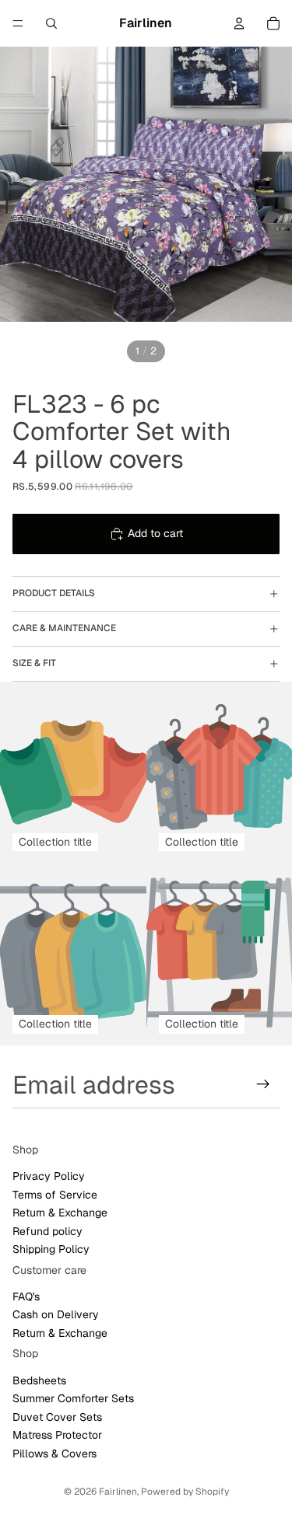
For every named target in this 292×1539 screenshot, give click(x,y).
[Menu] (18, 23)
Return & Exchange (59, 1213)
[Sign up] (263, 1084)
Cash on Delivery (55, 1314)
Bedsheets (39, 1380)
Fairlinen (118, 1491)
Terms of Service (54, 1194)
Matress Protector (57, 1435)
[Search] (51, 23)
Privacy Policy (48, 1176)
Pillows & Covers (54, 1453)
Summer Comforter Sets (73, 1398)
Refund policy (47, 1230)
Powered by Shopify (185, 1491)
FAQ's (26, 1296)
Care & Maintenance (64, 628)
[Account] (239, 23)
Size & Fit (34, 663)
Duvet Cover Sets (57, 1417)
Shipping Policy (51, 1249)
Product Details (53, 593)
